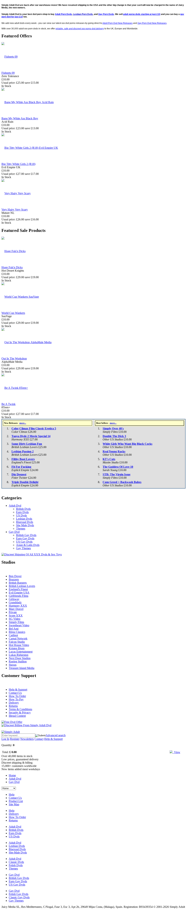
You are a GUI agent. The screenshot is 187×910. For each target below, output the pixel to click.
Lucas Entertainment (21, 651)
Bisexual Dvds (24, 522)
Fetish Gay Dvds (18, 894)
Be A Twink (8, 404)
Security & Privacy (20, 712)
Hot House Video (19, 645)
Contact (39, 738)
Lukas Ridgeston (18, 654)
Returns (13, 705)
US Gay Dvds (24, 541)
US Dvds (21, 515)
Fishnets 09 (8, 72)
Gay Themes (23, 548)
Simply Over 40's (113, 428)
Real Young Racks (114, 451)
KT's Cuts (109, 459)
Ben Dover (15, 576)
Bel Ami (13, 628)
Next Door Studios (19, 658)
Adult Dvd (15, 505)
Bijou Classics (17, 631)
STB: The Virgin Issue (116, 474)
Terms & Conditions (20, 709)
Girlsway (14, 599)
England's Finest (18, 589)
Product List (16, 801)
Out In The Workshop (14, 358)
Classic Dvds (16, 862)
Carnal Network (18, 638)
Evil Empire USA (19, 592)
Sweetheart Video (19, 625)
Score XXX (16, 615)
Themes (20, 528)
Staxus (12, 664)
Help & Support (18, 689)
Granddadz (15, 602)
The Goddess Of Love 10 (118, 466)
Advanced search (56, 735)
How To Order (17, 696)
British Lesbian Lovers (22, 586)
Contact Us (15, 692)
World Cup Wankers (13, 312)
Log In (5, 738)
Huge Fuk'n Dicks (12, 267)
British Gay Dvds (26, 535)
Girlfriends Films (18, 595)
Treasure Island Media (21, 668)
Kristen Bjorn (16, 648)
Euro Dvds (22, 512)
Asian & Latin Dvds (27, 545)
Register (15, 738)
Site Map (14, 804)
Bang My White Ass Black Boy (19, 118)
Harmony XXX (18, 605)
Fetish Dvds (16, 865)
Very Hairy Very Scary (14, 209)
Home (12, 775)
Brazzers (14, 579)
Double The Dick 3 (114, 436)
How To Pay (16, 699)
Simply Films (16, 622)
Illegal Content (17, 715)
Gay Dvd (14, 531)
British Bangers (18, 582)
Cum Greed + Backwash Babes (122, 482)
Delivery (14, 702)
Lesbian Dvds (24, 518)
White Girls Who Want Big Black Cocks (127, 443)
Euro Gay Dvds (25, 538)
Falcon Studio (17, 641)
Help (11, 794)
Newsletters (27, 738)
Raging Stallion (18, 661)
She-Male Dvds (18, 852)
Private (13, 612)
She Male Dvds (25, 525)
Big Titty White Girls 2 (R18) (18, 164)
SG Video (14, 618)
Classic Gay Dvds (19, 897)
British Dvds (23, 508)
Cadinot (13, 635)
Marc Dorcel (16, 608)
